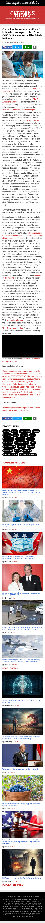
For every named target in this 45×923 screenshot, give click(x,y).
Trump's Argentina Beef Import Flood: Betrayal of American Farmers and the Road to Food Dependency (21, 737)
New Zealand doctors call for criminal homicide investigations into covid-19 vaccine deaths (21, 395)
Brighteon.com (27, 408)
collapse (6, 431)
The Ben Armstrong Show (13, 328)
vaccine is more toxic (30, 120)
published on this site (16, 913)
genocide (36, 431)
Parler (18, 47)
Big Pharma (7, 435)
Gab (27, 47)
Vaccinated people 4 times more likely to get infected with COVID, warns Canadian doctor (22, 389)
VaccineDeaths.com (15, 320)
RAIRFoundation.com (20, 410)
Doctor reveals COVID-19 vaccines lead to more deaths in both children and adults (22, 235)
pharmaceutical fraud (10, 454)
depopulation (20, 439)
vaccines (14, 431)
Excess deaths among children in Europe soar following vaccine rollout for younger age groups (19, 384)
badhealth (31, 447)
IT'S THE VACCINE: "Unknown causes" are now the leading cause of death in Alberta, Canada (22, 379)
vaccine (32, 435)
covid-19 (17, 450)
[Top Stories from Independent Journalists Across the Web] (22, 20)
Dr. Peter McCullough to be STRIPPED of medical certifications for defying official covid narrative (18, 557)
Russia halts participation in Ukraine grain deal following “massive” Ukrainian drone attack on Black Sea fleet (21, 660)
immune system (25, 431)
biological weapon (9, 447)
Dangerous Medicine (21, 443)
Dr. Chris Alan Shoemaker (28, 454)
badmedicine (7, 450)
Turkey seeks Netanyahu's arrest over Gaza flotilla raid (20, 769)
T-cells (33, 443)
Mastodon (8, 47)
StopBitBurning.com (12, 4)
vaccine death (7, 443)
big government (8, 439)
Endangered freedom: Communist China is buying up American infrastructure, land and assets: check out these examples (21, 492)
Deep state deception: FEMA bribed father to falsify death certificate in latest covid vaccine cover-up (21, 373)
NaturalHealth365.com (11, 408)
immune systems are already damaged (18, 110)
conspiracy (24, 435)
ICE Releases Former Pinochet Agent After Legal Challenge (22, 878)
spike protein (26, 450)
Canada (15, 435)
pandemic (30, 439)
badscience (21, 447)
